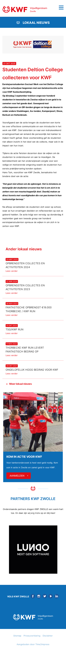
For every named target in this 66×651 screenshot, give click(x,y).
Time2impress (42, 644)
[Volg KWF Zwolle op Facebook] (33, 596)
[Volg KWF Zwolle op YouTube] (50, 596)
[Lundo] (33, 549)
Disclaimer (48, 635)
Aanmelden (17, 475)
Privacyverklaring (32, 635)
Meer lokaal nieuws (20, 383)
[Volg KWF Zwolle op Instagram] (39, 596)
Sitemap (17, 635)
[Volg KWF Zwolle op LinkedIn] (56, 596)
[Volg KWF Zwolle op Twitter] (44, 596)
